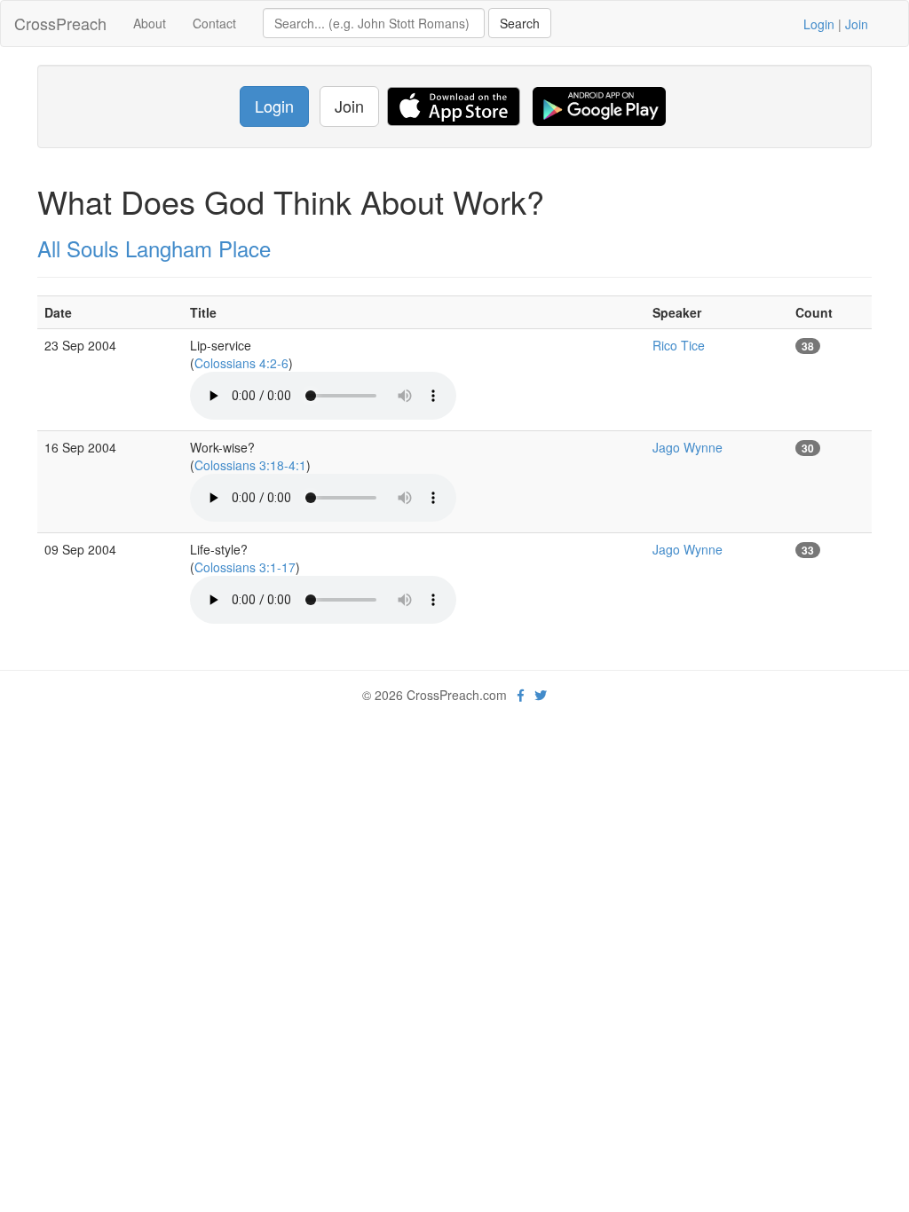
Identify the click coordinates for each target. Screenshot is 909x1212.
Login (818, 24)
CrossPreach (60, 23)
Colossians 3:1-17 (245, 567)
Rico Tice (678, 345)
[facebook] (521, 695)
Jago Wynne (687, 447)
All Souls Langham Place (154, 248)
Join (856, 24)
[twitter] (540, 695)
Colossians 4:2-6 (241, 363)
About (149, 23)
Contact (214, 23)
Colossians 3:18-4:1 (250, 465)
